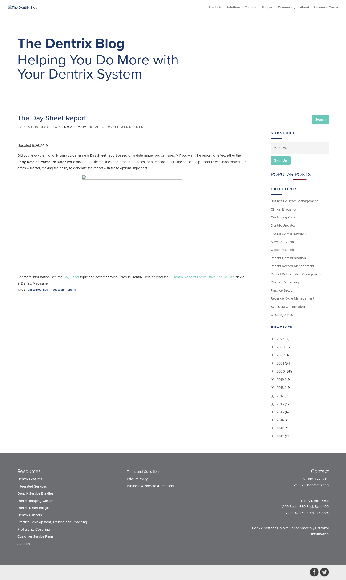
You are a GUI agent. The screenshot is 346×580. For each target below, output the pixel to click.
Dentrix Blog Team (42, 127)
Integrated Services (32, 486)
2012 (280, 436)
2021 (280, 363)
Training (251, 7)
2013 (280, 428)
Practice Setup (282, 290)
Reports (71, 290)
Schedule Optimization (288, 307)
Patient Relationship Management (296, 274)
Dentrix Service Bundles (35, 493)
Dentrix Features (29, 479)
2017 (280, 396)
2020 (280, 371)
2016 (280, 404)
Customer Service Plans (35, 536)
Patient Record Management (292, 266)
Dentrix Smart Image (33, 508)
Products (215, 7)
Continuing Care (283, 217)
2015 (280, 412)
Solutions (233, 7)
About (304, 7)
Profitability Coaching (33, 529)
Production (57, 290)
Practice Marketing (285, 282)
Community (286, 7)
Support (268, 7)
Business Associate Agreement (150, 486)
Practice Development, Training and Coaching (52, 522)
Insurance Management (288, 233)
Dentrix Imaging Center (35, 501)
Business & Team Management (294, 201)
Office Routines (38, 290)
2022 (280, 355)
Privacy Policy (137, 479)
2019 (280, 379)
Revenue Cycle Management (118, 127)
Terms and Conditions (143, 471)
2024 (280, 339)
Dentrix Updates (283, 225)
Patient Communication (288, 258)
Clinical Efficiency (284, 209)
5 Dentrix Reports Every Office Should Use (201, 277)
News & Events (282, 242)
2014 (280, 420)
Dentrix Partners (29, 515)
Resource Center (326, 7)
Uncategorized (282, 315)
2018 (280, 387)
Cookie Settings (264, 528)
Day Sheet (71, 277)
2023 (280, 347)
